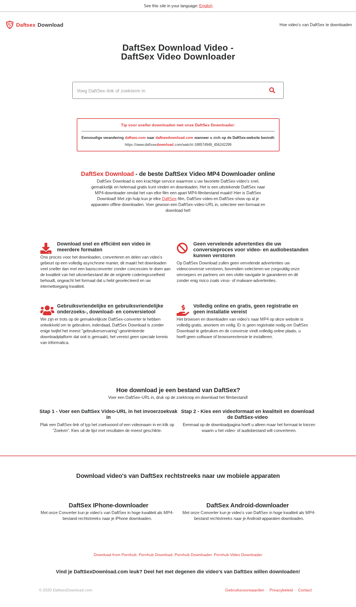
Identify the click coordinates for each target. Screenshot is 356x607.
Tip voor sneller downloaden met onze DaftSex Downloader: (178, 125)
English (205, 5)
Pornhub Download (155, 554)
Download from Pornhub (115, 554)
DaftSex (169, 198)
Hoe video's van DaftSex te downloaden (316, 24)
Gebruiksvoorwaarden (244, 590)
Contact (305, 590)
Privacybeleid (281, 590)
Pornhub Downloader (193, 554)
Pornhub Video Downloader (238, 554)
